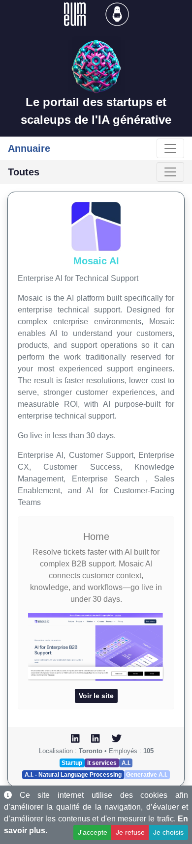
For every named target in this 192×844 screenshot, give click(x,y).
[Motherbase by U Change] (117, 13)
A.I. (126, 763)
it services (102, 763)
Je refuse (130, 832)
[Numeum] (76, 13)
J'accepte (92, 832)
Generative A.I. (146, 774)
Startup (72, 763)
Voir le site (96, 696)
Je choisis (168, 832)
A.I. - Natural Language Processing (73, 774)
